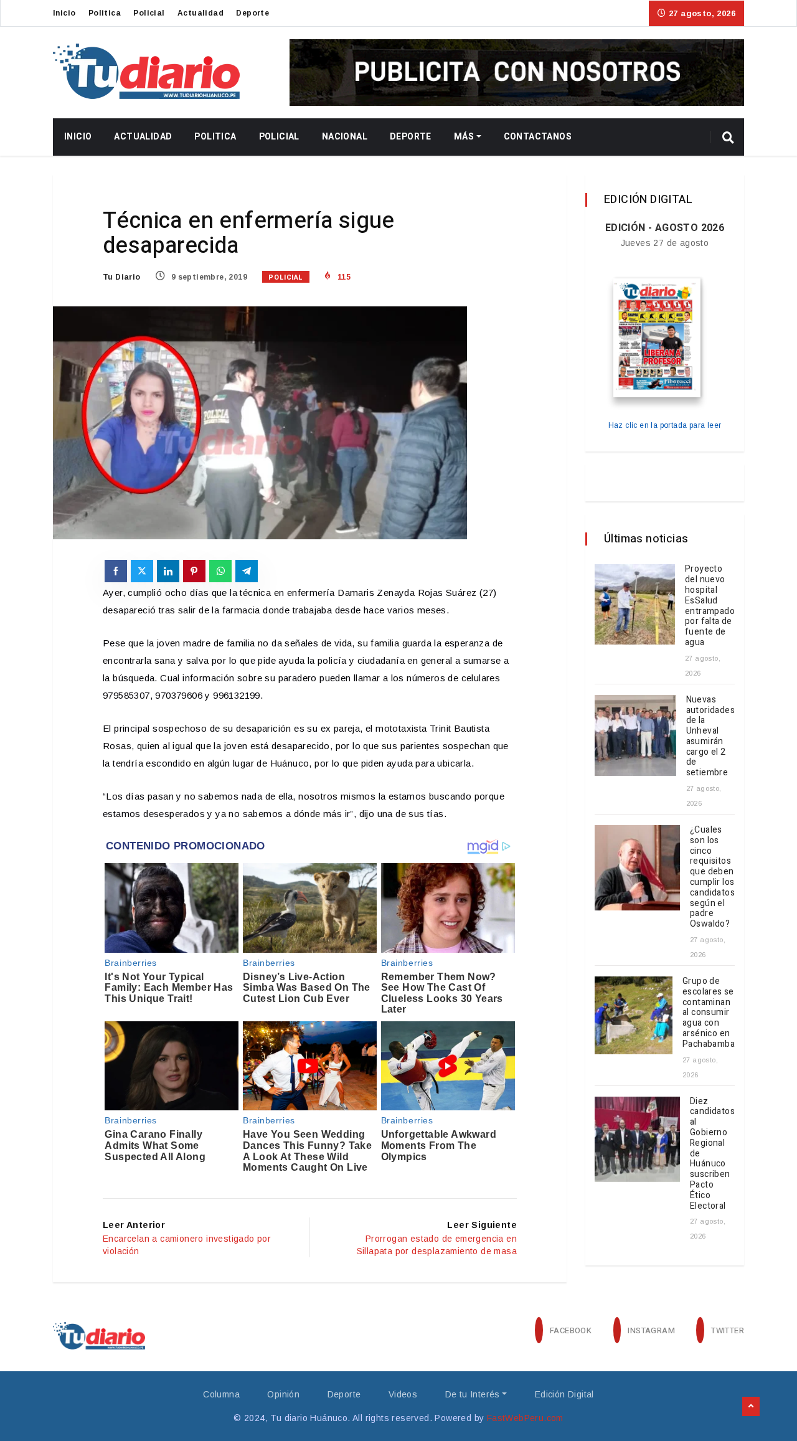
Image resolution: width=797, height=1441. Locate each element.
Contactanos (538, 136)
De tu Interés (472, 1394)
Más (464, 136)
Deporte (252, 13)
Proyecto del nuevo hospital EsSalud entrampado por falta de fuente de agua (710, 605)
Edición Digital (564, 1394)
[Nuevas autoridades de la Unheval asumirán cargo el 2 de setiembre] (635, 736)
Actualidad (200, 13)
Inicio (64, 13)
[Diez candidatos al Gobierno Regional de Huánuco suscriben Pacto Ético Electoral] (637, 1139)
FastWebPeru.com (525, 1418)
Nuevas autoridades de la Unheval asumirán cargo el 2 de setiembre (710, 736)
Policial (148, 13)
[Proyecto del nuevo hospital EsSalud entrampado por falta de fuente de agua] (635, 604)
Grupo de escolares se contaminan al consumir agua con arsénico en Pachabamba (708, 1013)
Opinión (283, 1394)
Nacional (344, 136)
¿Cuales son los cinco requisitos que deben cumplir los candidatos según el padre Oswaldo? (712, 876)
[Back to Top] (751, 1407)
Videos (403, 1394)
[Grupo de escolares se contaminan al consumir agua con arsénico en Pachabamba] (633, 1015)
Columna (221, 1394)
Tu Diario (122, 277)
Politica (104, 13)
